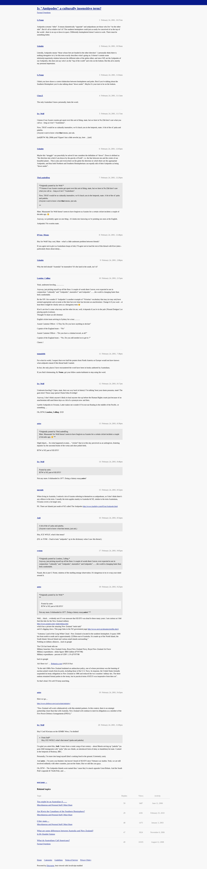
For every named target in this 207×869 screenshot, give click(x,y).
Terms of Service (71, 860)
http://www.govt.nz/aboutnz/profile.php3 (103, 629)
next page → (42, 782)
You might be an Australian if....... (52, 801)
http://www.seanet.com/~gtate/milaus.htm (52, 624)
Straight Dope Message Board (12, 2)
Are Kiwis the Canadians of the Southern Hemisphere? (61, 811)
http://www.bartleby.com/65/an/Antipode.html (100, 506)
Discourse (50, 866)
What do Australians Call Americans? (53, 840)
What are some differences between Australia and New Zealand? (65, 831)
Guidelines (59, 860)
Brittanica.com (56, 664)
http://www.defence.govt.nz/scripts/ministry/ (53, 703)
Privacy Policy (85, 860)
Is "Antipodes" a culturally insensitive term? (69, 8)
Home (39, 860)
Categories (48, 860)
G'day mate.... (43, 821)
